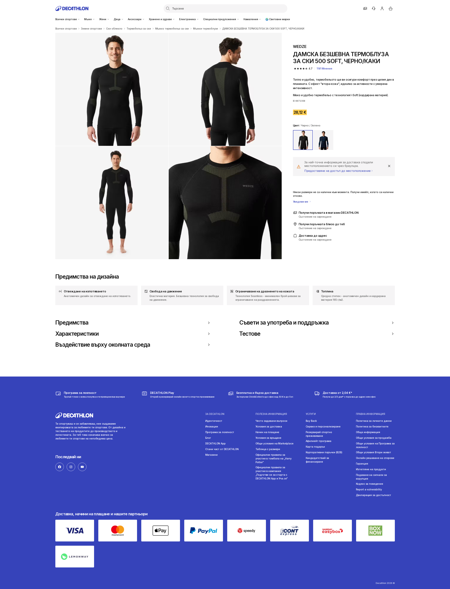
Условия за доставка (269, 426)
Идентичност (213, 420)
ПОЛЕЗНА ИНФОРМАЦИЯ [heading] (271, 414)
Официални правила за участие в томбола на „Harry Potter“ (274, 458)
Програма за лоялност (219, 432)
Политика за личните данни (374, 420)
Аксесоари (135, 19)
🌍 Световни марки (277, 19)
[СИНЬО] (323, 140)
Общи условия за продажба (374, 437)
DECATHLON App (215, 443)
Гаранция (362, 463)
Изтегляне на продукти (371, 469)
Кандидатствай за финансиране (317, 459)
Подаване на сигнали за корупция (371, 476)
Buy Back (311, 420)
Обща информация (368, 432)
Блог (208, 437)
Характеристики (77, 333)
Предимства (71, 322)
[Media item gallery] (168, 146)
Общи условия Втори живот (373, 452)
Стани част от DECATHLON (222, 449)
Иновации (211, 426)
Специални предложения (220, 19)
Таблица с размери (268, 449)
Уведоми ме (301, 201)
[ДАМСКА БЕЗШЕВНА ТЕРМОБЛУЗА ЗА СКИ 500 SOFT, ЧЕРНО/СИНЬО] (111, 89)
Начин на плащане (267, 432)
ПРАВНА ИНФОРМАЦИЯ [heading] (370, 414)
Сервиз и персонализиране (323, 426)
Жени (103, 19)
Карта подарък (315, 446)
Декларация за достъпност (373, 495)
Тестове (249, 333)
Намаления (251, 19)
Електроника (187, 19)
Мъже (88, 19)
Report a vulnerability (369, 489)
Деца (117, 19)
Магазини (211, 454)
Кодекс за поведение (369, 483)
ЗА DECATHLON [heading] (214, 414)
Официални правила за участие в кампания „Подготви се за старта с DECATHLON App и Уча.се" (272, 473)
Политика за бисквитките (372, 426)
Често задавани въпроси (271, 420)
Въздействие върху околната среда (102, 344)
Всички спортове (66, 19)
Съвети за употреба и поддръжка (284, 322)
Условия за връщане (268, 437)
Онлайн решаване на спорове (375, 457)
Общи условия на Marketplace (275, 443)
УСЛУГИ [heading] (311, 414)
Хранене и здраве (161, 19)
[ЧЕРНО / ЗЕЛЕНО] (303, 140)
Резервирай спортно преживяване (319, 434)
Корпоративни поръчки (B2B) (324, 452)
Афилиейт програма (319, 440)
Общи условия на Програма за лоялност (375, 445)
